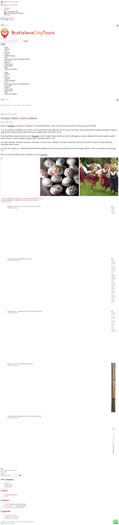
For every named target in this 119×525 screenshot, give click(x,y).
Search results (8, 65)
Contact (6, 54)
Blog (5, 9)
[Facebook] (1, 468)
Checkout (7, 52)
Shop (6, 67)
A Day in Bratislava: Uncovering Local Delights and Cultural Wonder (22, 198)
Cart (5, 50)
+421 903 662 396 (20, 505)
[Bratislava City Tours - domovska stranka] (9, 1)
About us (7, 8)
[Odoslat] (19, 475)
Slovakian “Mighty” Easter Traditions (19, 118)
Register (11, 19)
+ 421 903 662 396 (12, 11)
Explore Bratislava (9, 55)
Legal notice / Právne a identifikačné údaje (16, 59)
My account (7, 60)
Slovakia (11, 126)
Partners (6, 62)
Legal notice (8, 486)
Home (6, 47)
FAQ (5, 57)
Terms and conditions (10, 69)
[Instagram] (2, 468)
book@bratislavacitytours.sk (15, 13)
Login (8, 14)
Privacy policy (8, 64)
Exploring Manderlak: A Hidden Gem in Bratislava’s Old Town (19, 200)
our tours (43, 154)
